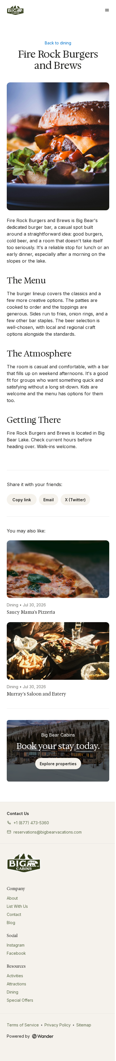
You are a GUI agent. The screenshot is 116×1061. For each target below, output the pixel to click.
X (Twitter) (75, 499)
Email (48, 499)
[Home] (24, 863)
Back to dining (58, 42)
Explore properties (58, 763)
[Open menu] (107, 10)
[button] (28, 822)
